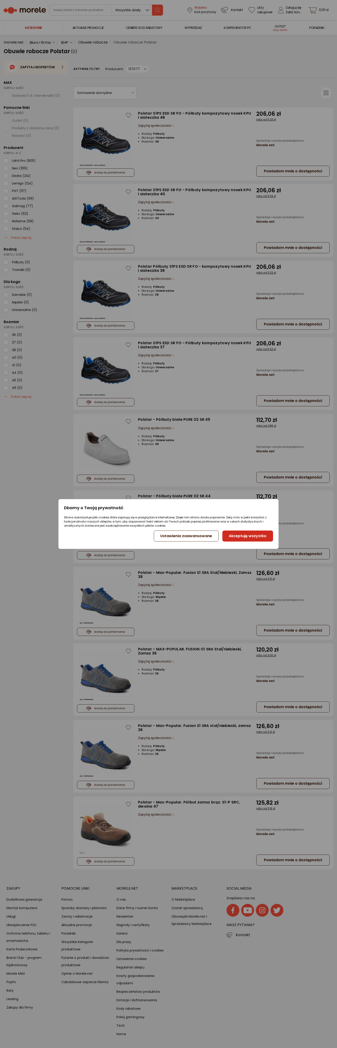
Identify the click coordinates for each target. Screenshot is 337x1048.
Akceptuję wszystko (247, 536)
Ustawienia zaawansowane (186, 536)
